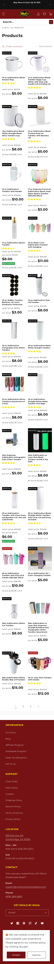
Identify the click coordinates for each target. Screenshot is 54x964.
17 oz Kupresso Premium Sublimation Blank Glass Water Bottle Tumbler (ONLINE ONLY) (39, 192)
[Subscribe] (45, 912)
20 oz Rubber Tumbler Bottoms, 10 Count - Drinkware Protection (12, 302)
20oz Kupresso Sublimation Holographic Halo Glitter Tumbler (14, 457)
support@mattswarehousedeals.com (26, 887)
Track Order (12, 781)
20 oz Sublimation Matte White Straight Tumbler (39, 346)
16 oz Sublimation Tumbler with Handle (12, 190)
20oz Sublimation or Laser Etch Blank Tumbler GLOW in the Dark (38, 458)
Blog (8, 739)
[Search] (51, 22)
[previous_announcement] (4, 5)
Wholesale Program (16, 751)
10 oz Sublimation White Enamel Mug (13, 79)
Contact (10, 794)
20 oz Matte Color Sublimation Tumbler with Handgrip (38, 245)
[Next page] (38, 706)
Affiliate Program (15, 745)
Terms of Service (14, 813)
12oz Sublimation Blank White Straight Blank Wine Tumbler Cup (13, 133)
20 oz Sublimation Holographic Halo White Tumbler (13, 347)
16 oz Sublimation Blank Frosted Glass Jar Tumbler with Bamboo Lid (39, 134)
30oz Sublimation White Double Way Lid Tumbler (13, 679)
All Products (17, 28)
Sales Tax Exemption (16, 757)
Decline (36, 955)
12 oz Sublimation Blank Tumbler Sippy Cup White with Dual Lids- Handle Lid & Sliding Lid (39, 81)
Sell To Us (11, 764)
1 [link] (15, 706)
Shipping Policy (14, 800)
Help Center (12, 787)
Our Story (11, 732)
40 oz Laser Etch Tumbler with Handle (40, 679)
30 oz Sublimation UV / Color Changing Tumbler (39, 574)
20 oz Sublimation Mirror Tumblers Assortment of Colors (13, 401)
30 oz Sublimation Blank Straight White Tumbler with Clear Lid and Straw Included (39, 516)
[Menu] (3, 14)
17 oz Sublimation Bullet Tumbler (13, 244)
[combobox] (27, 22)
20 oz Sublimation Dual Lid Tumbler (39, 301)
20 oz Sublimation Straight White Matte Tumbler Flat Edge (38, 401)
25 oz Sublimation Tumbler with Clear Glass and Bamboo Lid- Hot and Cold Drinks (14, 516)
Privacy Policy (13, 819)
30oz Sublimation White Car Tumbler (13, 624)
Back (6, 28)
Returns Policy (13, 806)
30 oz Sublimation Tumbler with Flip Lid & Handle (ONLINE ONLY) (13, 575)
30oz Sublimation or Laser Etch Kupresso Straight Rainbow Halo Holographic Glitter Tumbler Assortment (38, 627)
